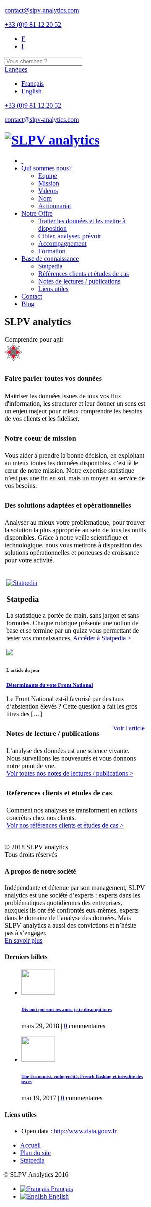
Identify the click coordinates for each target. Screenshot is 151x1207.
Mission (48, 183)
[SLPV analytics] (52, 139)
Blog (27, 303)
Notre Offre (36, 213)
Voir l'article (129, 728)
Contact (31, 296)
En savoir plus (23, 940)
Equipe (47, 175)
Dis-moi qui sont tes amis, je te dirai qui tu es (66, 1009)
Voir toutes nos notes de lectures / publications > (69, 773)
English (31, 91)
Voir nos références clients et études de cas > (65, 825)
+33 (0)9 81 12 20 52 (33, 24)
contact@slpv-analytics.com (42, 10)
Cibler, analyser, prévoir (69, 236)
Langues (16, 69)
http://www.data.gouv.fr (85, 1131)
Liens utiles (53, 288)
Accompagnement (62, 243)
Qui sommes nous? (46, 168)
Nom (45, 198)
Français (32, 83)
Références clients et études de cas (83, 273)
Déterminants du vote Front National (49, 685)
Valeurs (48, 190)
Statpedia (50, 266)
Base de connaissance (50, 258)
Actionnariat (54, 205)
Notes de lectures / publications (79, 281)
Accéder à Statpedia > (102, 638)
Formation (51, 251)
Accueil (30, 1145)
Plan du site (35, 1152)
